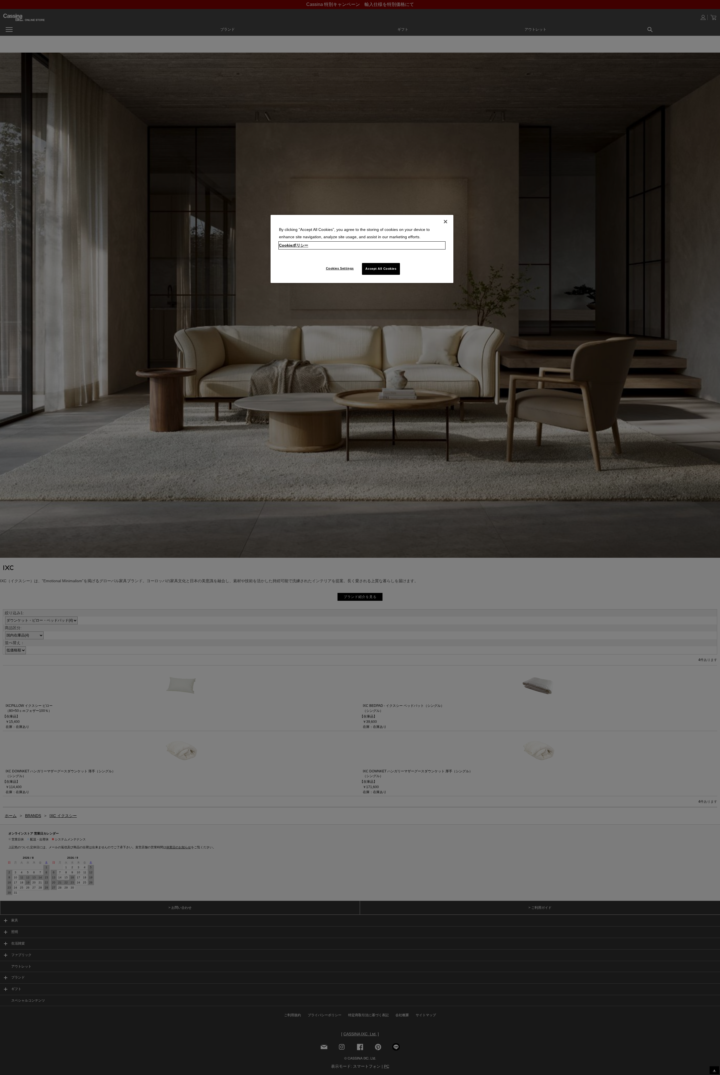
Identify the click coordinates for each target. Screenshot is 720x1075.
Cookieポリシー (293, 245)
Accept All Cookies (380, 268)
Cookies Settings (340, 268)
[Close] (445, 221)
